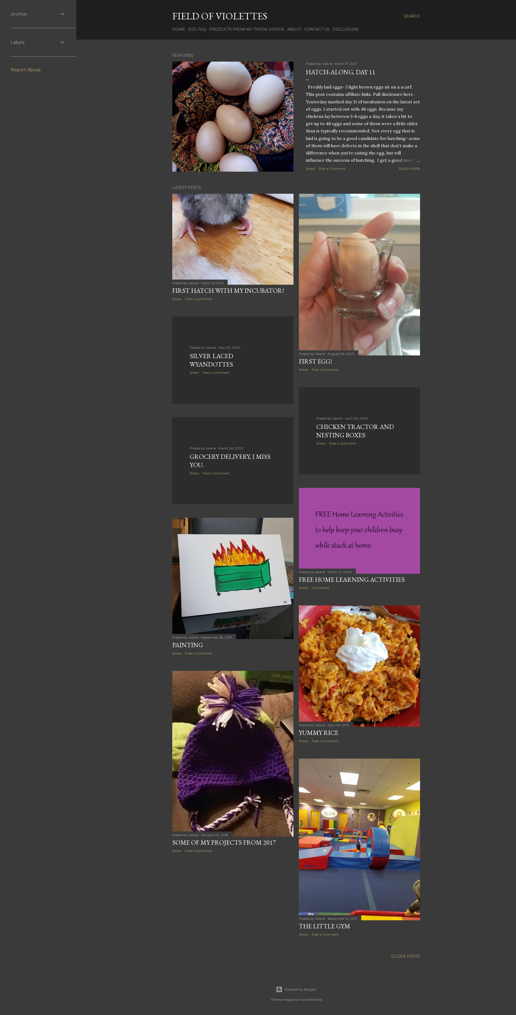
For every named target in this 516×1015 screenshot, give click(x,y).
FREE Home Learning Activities (352, 579)
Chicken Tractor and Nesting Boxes (355, 430)
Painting (187, 645)
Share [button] (310, 169)
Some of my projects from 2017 (224, 842)
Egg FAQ (197, 29)
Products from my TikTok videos (246, 29)
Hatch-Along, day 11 (340, 72)
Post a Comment (332, 169)
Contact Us (316, 29)
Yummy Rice (318, 732)
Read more (409, 169)
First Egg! (315, 361)
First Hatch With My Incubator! (228, 290)
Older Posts (405, 956)
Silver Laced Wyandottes (211, 360)
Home (178, 29)
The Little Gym (324, 926)
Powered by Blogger (300, 989)
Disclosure (345, 29)
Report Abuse (26, 69)
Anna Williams (310, 1000)
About (294, 29)
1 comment (320, 588)
